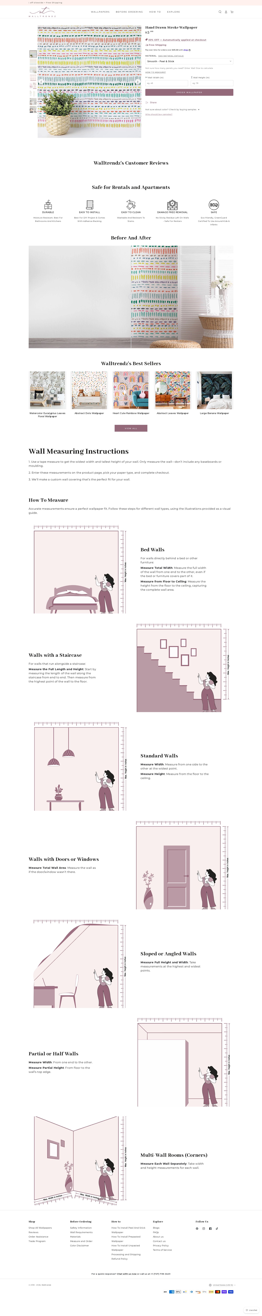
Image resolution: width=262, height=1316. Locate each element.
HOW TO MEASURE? (155, 72)
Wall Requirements (81, 1232)
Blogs (156, 1228)
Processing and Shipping (126, 1254)
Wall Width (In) (155, 77)
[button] (220, 12)
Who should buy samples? (158, 114)
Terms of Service (162, 1250)
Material (164, 56)
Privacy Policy (161, 1245)
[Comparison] (131, 297)
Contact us (159, 1241)
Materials (75, 1236)
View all (131, 428)
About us (158, 1236)
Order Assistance (38, 1236)
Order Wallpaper (189, 92)
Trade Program (37, 1241)
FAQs (156, 1232)
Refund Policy (119, 1259)
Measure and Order (81, 1241)
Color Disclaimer (79, 1245)
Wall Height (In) (201, 77)
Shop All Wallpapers (40, 1228)
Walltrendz (46, 1285)
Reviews (33, 1232)
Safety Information (81, 1228)
